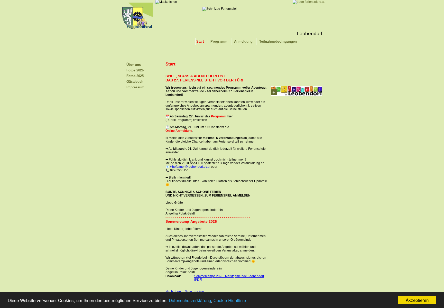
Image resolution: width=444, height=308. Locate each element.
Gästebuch (134, 81)
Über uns (133, 65)
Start (200, 41)
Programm (218, 41)
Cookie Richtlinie (230, 300)
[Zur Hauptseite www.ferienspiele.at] (309, 2)
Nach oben (173, 291)
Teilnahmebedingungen (278, 41)
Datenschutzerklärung (190, 300)
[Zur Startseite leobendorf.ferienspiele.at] (137, 32)
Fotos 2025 (135, 76)
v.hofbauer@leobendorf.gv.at (190, 167)
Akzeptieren (417, 300)
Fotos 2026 (135, 70)
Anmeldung (243, 41)
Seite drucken (194, 291)
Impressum (135, 87)
